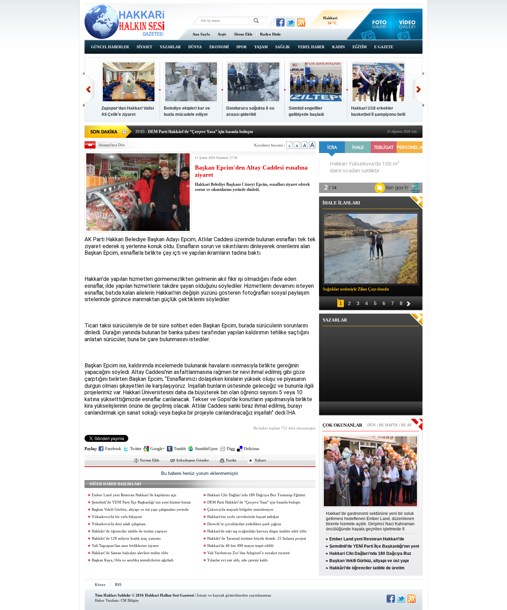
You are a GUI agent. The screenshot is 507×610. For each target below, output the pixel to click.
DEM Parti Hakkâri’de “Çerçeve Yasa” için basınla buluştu (253, 502)
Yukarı (260, 460)
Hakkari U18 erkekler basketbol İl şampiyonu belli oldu (378, 114)
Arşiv (222, 34)
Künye (100, 584)
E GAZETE (383, 47)
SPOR (241, 47)
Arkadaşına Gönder (192, 460)
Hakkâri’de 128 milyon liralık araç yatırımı (126, 538)
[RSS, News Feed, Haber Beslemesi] (301, 22)
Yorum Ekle (149, 460)
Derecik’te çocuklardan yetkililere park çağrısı (244, 524)
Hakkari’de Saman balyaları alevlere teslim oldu (130, 553)
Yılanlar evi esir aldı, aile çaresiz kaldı (237, 560)
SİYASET (144, 47)
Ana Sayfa (201, 34)
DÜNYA (195, 47)
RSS (118, 584)
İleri (418, 89)
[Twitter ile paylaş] (291, 22)
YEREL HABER (311, 47)
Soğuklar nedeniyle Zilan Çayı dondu (356, 289)
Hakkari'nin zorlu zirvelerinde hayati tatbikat (243, 517)
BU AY (406, 425)
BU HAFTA (388, 425)
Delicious (251, 448)
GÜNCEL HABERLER (110, 47)
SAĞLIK (282, 47)
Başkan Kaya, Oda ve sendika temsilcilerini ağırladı (132, 560)
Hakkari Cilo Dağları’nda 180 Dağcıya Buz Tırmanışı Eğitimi (256, 495)
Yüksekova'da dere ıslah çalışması (119, 524)
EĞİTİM (359, 47)
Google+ (157, 448)
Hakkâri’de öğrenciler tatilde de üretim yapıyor (129, 531)
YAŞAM (261, 47)
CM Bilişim (130, 600)
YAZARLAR (170, 47)
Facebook (113, 448)
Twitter (135, 448)
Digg (231, 448)
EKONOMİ (219, 47)
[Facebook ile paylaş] (280, 22)
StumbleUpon (206, 448)
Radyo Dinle (270, 34)
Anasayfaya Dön (111, 145)
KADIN (338, 47)
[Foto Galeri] (377, 24)
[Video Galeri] (408, 24)
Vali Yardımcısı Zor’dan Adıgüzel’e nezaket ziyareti (248, 553)
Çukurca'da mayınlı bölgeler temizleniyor (240, 509)
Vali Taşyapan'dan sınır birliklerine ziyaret (125, 546)
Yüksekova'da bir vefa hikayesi (117, 517)
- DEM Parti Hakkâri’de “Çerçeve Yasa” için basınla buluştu (194, 131)
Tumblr (180, 448)
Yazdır (231, 460)
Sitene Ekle (243, 34)
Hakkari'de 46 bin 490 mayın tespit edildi (240, 546)
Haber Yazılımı (107, 600)
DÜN (371, 425)
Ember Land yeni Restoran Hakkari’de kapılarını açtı (134, 495)
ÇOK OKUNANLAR (342, 425)
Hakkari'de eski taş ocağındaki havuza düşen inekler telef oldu (257, 531)
